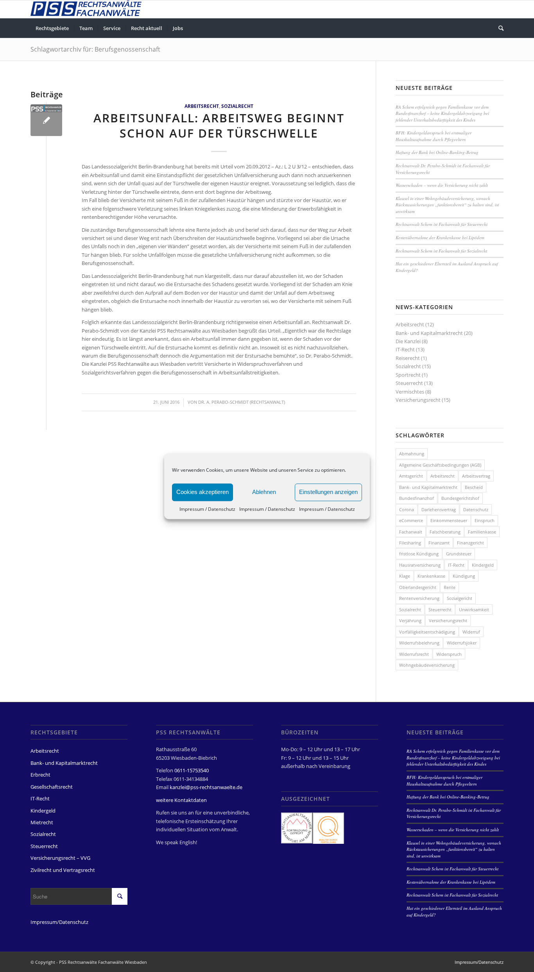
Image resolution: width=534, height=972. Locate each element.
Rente (449, 587)
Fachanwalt (410, 532)
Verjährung (410, 620)
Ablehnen (264, 492)
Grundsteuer (458, 554)
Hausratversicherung (420, 565)
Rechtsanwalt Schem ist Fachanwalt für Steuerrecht (441, 224)
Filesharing (410, 543)
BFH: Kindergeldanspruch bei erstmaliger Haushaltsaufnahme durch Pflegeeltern (433, 136)
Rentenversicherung (419, 598)
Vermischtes (410, 391)
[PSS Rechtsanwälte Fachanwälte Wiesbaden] (86, 9)
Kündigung (464, 576)
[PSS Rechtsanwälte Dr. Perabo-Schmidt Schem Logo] (46, 120)
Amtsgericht (411, 476)
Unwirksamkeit (474, 609)
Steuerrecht (409, 383)
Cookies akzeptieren (202, 492)
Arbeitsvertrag (476, 476)
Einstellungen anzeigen (328, 492)
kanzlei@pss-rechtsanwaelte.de (206, 787)
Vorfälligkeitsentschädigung (427, 632)
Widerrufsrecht (414, 654)
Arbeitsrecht (202, 106)
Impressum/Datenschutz (59, 921)
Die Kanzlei (408, 341)
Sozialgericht (459, 598)
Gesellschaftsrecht (51, 786)
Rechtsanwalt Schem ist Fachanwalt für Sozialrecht (441, 251)
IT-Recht (405, 349)
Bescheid (474, 487)
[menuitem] (52, 28)
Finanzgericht (470, 543)
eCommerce (411, 520)
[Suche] (498, 28)
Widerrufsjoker (462, 643)
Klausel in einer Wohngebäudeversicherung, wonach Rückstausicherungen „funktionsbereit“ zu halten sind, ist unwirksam (447, 204)
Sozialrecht (237, 106)
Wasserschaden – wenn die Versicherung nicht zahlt (442, 185)
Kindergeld (483, 565)
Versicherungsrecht (418, 399)
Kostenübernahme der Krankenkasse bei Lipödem (440, 237)
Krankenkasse (431, 576)
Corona (406, 509)
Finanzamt (439, 543)
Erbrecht (40, 774)
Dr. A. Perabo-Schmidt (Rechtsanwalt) (241, 402)
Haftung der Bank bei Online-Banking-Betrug (437, 152)
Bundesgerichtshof (460, 498)
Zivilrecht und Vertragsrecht (62, 870)
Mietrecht (41, 822)
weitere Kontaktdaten (181, 800)
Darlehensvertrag (438, 509)
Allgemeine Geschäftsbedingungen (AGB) (440, 465)
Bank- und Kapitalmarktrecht (429, 333)
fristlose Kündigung (419, 554)
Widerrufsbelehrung (419, 643)
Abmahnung (411, 453)
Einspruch (485, 520)
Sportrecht (408, 374)
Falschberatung (445, 532)
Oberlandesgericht (417, 587)
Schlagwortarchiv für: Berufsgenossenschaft (95, 49)
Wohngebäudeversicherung (427, 665)
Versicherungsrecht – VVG (60, 857)
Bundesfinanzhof (416, 498)
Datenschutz (475, 509)
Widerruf (471, 632)
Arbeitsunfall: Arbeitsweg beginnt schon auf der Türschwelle (218, 125)
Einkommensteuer (448, 520)
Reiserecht (408, 358)
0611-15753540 (191, 770)
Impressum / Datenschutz (207, 509)
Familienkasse (482, 532)
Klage (404, 576)
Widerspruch (449, 654)
